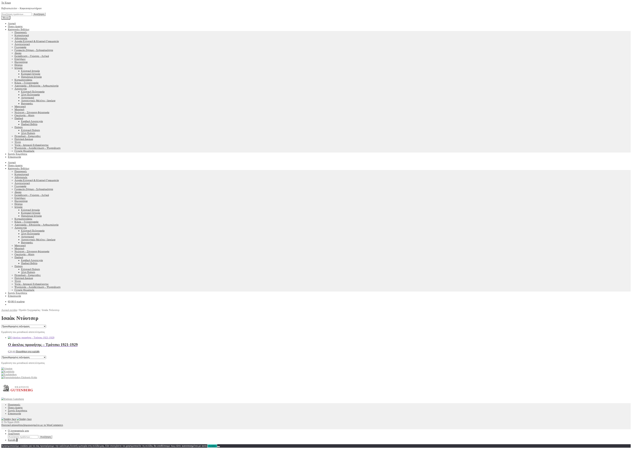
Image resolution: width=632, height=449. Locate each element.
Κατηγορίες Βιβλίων (18, 29)
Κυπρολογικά (21, 35)
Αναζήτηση (39, 14)
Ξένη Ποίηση (28, 133)
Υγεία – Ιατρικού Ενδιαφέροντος (31, 145)
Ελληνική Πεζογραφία (32, 91)
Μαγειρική (20, 106)
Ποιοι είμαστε (15, 26)
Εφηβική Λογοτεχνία (32, 121)
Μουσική (19, 109)
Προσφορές (20, 32)
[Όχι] (218, 446)
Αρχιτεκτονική (22, 44)
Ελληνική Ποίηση (30, 130)
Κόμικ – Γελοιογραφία (26, 82)
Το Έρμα (6, 2)
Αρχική (12, 23)
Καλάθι (13, 440)
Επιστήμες (20, 59)
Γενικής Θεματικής (24, 151)
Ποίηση (18, 127)
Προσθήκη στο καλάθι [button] (28, 351)
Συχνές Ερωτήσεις (17, 154)
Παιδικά (18, 118)
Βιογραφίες (27, 103)
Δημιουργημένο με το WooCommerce (43, 425)
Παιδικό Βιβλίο (29, 124)
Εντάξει (212, 446)
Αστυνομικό (27, 97)
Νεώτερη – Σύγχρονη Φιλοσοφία (31, 112)
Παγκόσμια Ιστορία (31, 76)
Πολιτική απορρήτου (12, 425)
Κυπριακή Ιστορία (30, 73)
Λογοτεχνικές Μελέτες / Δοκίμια (38, 100)
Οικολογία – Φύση (24, 115)
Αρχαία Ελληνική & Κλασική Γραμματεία (36, 41)
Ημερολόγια (20, 62)
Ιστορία (18, 68)
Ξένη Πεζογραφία (30, 94)
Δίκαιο (17, 53)
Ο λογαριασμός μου (18, 430)
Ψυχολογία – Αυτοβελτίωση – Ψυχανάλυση (37, 148)
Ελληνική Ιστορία (30, 71)
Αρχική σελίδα (9, 310)
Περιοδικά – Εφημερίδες (27, 136)
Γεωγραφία (20, 47)
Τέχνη (17, 142)
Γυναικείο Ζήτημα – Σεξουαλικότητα (33, 50)
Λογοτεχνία (20, 88)
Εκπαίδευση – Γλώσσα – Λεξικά (31, 56)
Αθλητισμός (20, 38)
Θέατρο (18, 65)
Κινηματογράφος (23, 79)
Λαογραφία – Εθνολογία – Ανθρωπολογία (36, 85)
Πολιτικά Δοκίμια (23, 139)
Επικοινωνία (14, 156)
